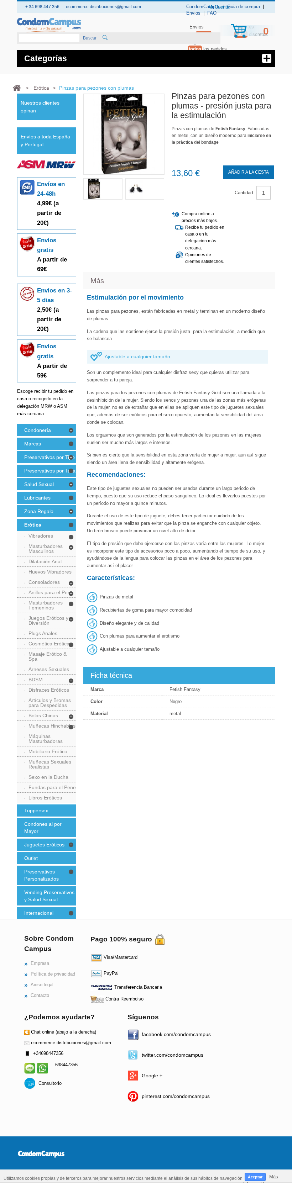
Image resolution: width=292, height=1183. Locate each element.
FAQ (212, 13)
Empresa (40, 963)
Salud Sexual (39, 484)
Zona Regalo (38, 511)
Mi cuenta (218, 7)
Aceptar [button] (255, 1177)
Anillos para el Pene (50, 592)
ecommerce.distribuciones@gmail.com (71, 1042)
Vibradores (40, 536)
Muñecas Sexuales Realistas (49, 764)
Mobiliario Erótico (47, 751)
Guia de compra (243, 6)
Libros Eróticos (45, 798)
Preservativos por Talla (49, 471)
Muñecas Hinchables (51, 726)
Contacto (40, 995)
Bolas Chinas (43, 715)
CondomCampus (203, 6)
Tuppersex (36, 810)
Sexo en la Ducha (48, 777)
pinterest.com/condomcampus (176, 1096)
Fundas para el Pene (52, 787)
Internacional (38, 913)
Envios (193, 13)
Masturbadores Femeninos (45, 605)
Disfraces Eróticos (48, 690)
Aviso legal (42, 984)
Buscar (90, 38)
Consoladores (44, 582)
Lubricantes (37, 498)
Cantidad (244, 192)
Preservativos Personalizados (41, 875)
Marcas (32, 444)
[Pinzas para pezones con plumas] (102, 189)
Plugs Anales (42, 633)
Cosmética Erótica (48, 643)
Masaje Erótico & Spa (47, 656)
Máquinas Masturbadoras (45, 738)
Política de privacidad (53, 974)
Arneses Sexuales (48, 669)
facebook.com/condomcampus (176, 1034)
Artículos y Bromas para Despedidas (49, 702)
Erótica (32, 525)
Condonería (37, 430)
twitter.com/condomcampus (172, 1055)
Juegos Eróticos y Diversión (48, 620)
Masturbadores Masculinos (45, 548)
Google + (152, 1075)
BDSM (35, 679)
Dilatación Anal (45, 561)
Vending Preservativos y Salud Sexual (49, 895)
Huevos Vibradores (50, 572)
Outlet (31, 858)
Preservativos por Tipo (49, 457)
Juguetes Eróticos (44, 844)
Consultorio (50, 1083)
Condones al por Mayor (43, 827)
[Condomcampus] (49, 25)
